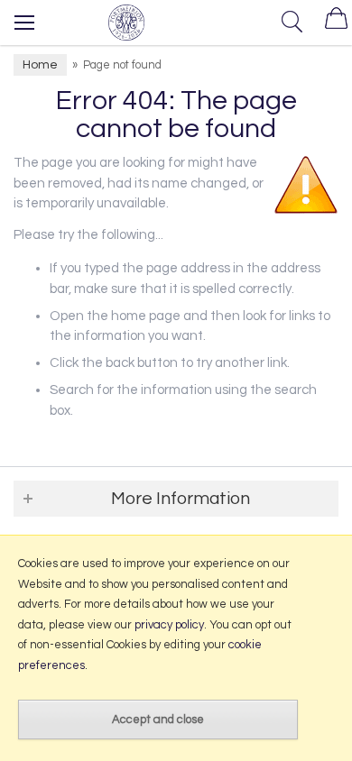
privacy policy (169, 625)
